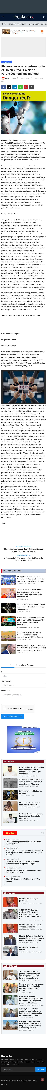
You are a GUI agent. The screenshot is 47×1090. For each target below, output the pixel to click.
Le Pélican (22, 807)
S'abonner (40, 1069)
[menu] (2, 17)
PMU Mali (11, 24)
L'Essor (21, 776)
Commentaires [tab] (7, 665)
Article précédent (24, 546)
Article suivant (22, 555)
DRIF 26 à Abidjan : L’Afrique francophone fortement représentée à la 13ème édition (30, 634)
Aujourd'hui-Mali (23, 921)
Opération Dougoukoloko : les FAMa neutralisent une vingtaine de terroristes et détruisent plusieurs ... (30, 1024)
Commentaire (6, 690)
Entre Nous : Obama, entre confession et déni (30, 926)
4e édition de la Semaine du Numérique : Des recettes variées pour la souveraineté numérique (31, 578)
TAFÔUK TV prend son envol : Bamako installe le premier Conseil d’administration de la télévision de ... (29, 593)
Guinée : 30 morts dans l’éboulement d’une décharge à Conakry (23, 871)
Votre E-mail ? (6, 681)
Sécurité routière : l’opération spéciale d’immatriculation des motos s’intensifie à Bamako (31, 987)
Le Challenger (21, 627)
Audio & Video (34, 24)
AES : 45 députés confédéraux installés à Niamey (23, 880)
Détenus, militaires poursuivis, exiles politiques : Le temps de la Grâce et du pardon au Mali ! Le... (31, 999)
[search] (44, 17)
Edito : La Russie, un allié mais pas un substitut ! (29, 803)
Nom (3, 672)
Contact (4, 1084)
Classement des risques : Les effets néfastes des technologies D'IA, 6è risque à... (23, 550)
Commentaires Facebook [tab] (25, 665)
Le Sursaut (20, 583)
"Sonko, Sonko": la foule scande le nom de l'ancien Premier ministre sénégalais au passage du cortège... (30, 1012)
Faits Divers (22, 24)
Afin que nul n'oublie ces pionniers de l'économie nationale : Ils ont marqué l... (23, 559)
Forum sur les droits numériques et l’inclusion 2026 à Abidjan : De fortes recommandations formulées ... (31, 621)
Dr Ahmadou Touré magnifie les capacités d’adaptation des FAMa (31, 816)
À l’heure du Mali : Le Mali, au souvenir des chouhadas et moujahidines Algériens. (31, 781)
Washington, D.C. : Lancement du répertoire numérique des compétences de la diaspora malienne (24, 852)
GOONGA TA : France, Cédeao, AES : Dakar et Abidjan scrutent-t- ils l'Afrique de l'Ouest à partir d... (30, 914)
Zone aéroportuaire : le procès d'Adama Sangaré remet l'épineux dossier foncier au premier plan (29, 974)
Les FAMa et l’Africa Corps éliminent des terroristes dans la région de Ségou (22, 862)
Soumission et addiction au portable (30, 792)
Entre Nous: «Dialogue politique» (28, 899)
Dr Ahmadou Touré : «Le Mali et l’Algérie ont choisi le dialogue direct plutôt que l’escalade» (31, 770)
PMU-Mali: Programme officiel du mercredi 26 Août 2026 (23, 843)
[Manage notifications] (42, 1079)
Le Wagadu (22, 980)
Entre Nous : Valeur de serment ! (28, 948)
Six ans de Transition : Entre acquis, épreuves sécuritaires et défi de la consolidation (31, 938)
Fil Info (3, 24)
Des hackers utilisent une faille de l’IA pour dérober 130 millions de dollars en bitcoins (31, 606)
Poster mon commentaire (12, 716)
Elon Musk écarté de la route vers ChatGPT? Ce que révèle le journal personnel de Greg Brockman (31, 647)
